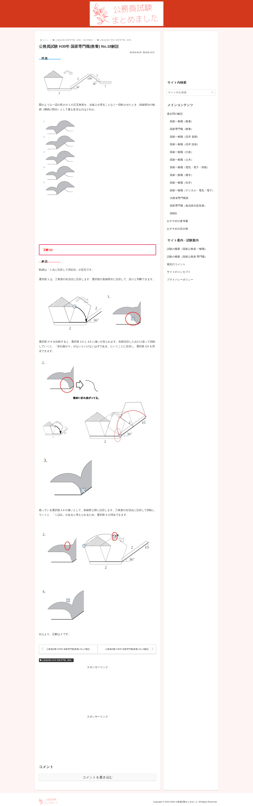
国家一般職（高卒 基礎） (185, 136)
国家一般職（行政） (182, 152)
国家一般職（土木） (182, 159)
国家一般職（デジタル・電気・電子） (192, 190)
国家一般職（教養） (182, 121)
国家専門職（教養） (182, 129)
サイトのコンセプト (179, 271)
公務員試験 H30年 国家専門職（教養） (57, 660)
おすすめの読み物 (177, 228)
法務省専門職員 (179, 198)
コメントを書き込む (98, 777)
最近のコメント (176, 264)
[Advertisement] (97, 690)
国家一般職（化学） (182, 182)
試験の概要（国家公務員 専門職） (187, 256)
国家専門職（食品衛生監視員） (188, 205)
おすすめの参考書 (177, 221)
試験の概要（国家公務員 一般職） (187, 248)
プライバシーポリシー (180, 279)
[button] (212, 92)
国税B (173, 213)
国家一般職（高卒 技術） (185, 144)
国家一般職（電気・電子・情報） (189, 167)
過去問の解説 (175, 113)
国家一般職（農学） (182, 175)
